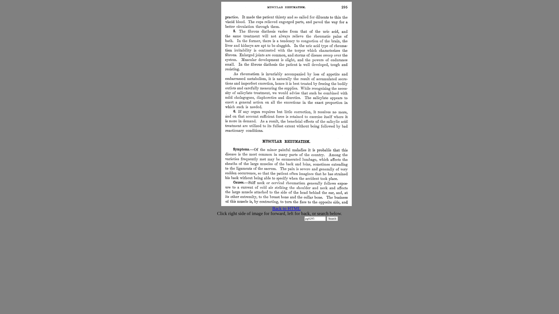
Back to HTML (286, 208)
